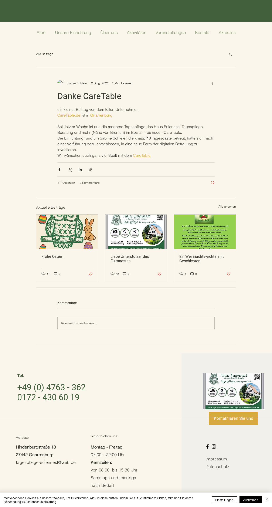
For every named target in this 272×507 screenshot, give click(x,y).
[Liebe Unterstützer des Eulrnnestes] (136, 232)
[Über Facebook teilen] (59, 170)
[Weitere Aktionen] (212, 83)
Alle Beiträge (44, 54)
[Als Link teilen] (91, 170)
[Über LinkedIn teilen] (80, 170)
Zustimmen (250, 500)
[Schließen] (266, 500)
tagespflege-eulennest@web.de (46, 462)
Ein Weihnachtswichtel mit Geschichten (201, 258)
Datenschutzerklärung (41, 502)
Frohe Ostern (52, 256)
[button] (230, 54)
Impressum (216, 458)
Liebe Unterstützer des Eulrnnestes (129, 258)
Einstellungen (224, 500)
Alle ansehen (227, 206)
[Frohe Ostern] (67, 232)
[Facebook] (207, 446)
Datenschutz (217, 466)
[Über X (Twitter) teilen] (70, 170)
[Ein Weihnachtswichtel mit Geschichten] (205, 232)
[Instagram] (214, 446)
